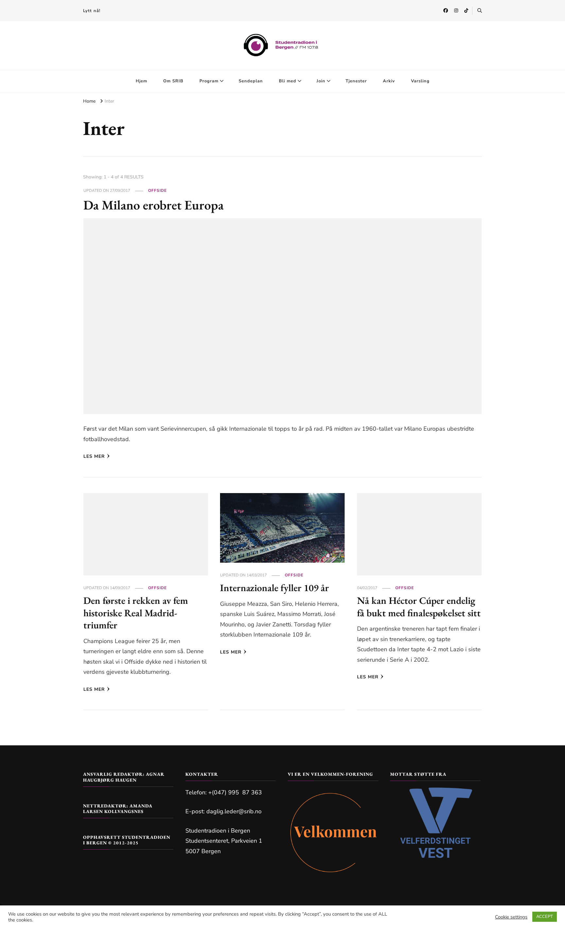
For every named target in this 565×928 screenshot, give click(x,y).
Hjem (141, 81)
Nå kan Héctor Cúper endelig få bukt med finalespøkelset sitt (419, 606)
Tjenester (356, 81)
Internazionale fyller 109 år (274, 587)
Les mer (94, 456)
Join (321, 81)
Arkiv (389, 81)
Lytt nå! (91, 11)
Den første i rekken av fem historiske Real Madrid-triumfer (135, 612)
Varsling (420, 81)
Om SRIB (173, 81)
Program (208, 81)
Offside (157, 190)
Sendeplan (251, 81)
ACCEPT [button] (544, 917)
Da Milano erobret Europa (153, 204)
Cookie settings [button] (511, 917)
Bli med (287, 81)
